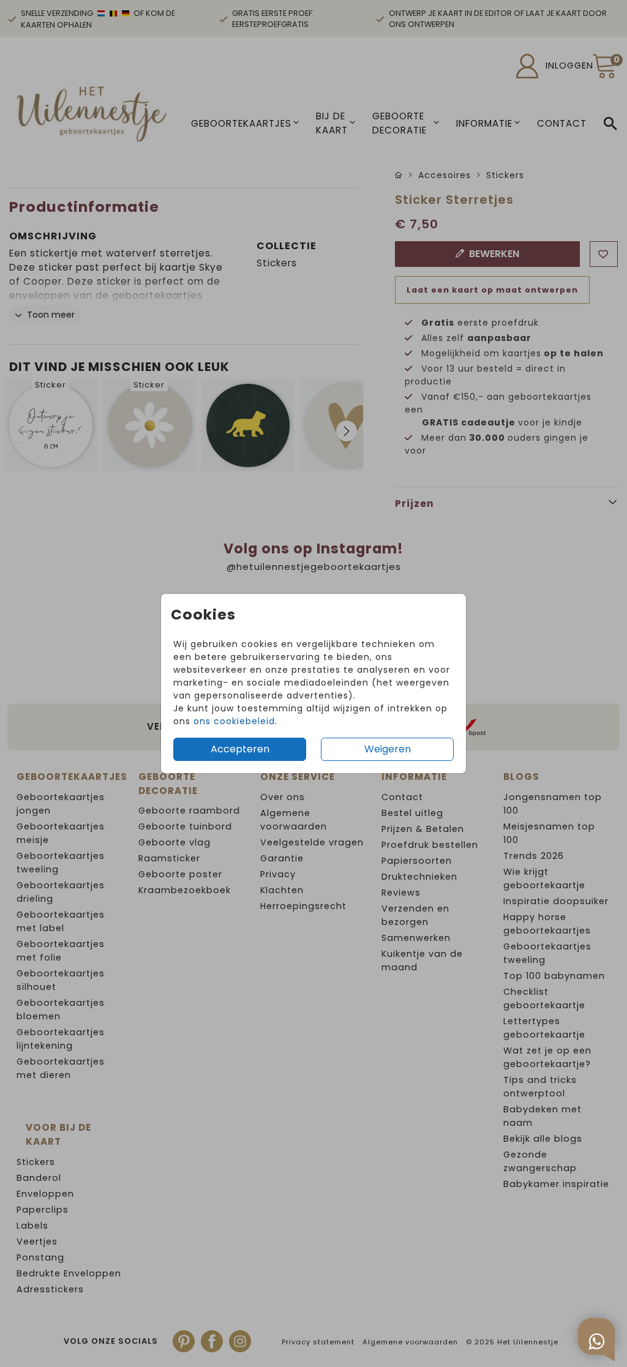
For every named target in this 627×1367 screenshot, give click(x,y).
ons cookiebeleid (234, 721)
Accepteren (240, 749)
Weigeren (387, 749)
